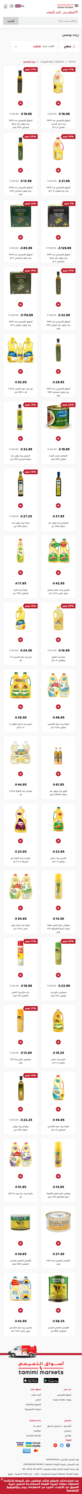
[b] (62, 1445)
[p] (55, 1445)
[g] (68, 1445)
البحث (10, 21)
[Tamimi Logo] (65, 6)
